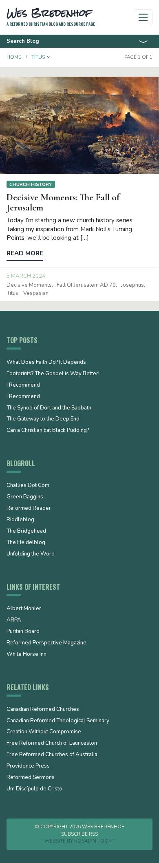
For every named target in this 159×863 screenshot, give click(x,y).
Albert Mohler (24, 609)
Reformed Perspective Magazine (46, 643)
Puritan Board (23, 631)
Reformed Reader (29, 508)
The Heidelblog (26, 543)
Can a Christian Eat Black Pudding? (48, 430)
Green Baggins (25, 497)
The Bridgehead (26, 531)
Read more (25, 253)
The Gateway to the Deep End (43, 419)
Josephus (132, 285)
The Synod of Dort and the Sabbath (49, 408)
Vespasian (36, 293)
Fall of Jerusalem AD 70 (86, 285)
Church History (30, 184)
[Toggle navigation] (143, 17)
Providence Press (28, 766)
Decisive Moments (29, 285)
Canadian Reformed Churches (43, 709)
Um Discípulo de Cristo (34, 789)
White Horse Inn (26, 654)
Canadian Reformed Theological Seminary (58, 721)
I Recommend (23, 385)
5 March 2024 (26, 276)
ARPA (14, 620)
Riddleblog (20, 520)
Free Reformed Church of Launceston (52, 743)
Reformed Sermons (31, 777)
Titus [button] (38, 57)
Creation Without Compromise (44, 732)
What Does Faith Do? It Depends (46, 362)
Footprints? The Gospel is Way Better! (53, 374)
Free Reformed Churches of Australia (52, 755)
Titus (12, 293)
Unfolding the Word (31, 554)
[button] (49, 57)
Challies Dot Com (28, 485)
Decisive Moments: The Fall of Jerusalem (63, 202)
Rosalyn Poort (94, 841)
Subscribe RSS (79, 834)
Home (14, 57)
